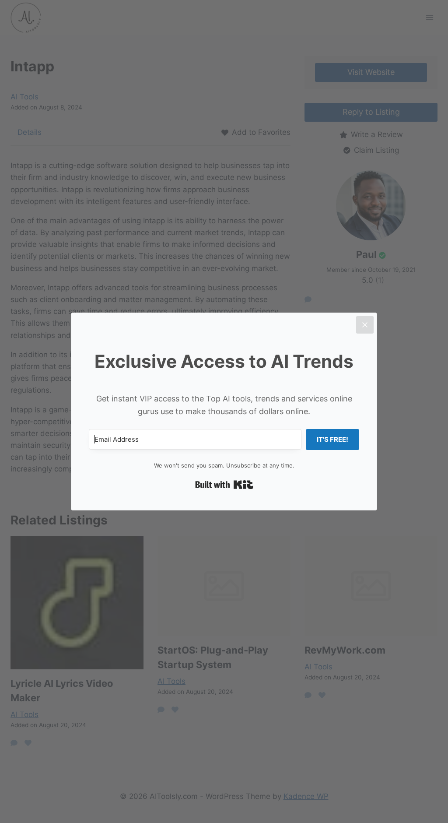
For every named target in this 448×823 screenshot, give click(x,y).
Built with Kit (224, 484)
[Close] (365, 325)
